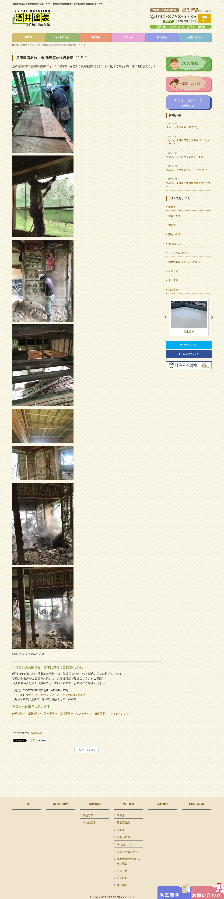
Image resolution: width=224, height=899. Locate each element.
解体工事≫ (101, 713)
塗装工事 (88, 815)
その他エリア (175, 243)
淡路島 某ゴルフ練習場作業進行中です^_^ (188, 183)
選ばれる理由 (60, 804)
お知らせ (173, 271)
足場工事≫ (66, 713)
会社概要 (162, 804)
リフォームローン (178, 252)
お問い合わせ (196, 804)
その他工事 (89, 822)
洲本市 (172, 225)
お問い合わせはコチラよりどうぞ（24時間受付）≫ (55, 694)
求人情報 (173, 280)
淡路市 (172, 206)
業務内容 (94, 804)
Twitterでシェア (189, 345)
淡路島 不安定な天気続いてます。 (186, 155)
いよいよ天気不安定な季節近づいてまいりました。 (188, 140)
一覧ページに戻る (86, 749)
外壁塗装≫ (18, 713)
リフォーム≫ (84, 713)
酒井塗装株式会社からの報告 (184, 262)
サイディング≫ (119, 713)
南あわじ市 (34, 45)
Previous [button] (165, 317)
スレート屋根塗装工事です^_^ (183, 125)
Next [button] (212, 317)
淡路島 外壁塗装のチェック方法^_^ (186, 168)
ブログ (24, 45)
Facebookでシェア (189, 354)
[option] (188, 317)
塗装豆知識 (174, 216)
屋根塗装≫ (34, 713)
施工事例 (173, 289)
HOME (15, 45)
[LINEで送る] (39, 740)
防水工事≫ (50, 713)
